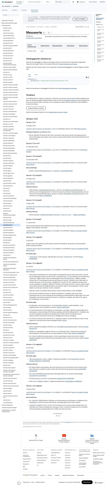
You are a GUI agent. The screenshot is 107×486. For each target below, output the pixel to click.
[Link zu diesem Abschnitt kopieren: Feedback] (36, 95)
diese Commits (82, 129)
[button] (10, 23)
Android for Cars (55, 460)
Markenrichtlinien (40, 482)
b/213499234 (45, 361)
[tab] (29, 74)
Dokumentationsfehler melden (98, 455)
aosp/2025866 (69, 381)
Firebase (57, 475)
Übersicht (4, 10)
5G (38, 465)
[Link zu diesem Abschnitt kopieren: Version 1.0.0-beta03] (43, 176)
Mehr (47, 2)
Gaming (39, 452)
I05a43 (74, 333)
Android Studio (93, 2)
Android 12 (67, 465)
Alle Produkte (80, 475)
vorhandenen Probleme (70, 100)
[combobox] (62, 1)
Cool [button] (29, 74)
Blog (24, 466)
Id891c (75, 215)
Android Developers (30, 26)
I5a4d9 (32, 361)
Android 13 (67, 462)
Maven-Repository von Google (68, 64)
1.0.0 (42, 51)
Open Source (26, 461)
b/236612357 (32, 340)
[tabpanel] (57, 80)
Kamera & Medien (41, 460)
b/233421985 (65, 307)
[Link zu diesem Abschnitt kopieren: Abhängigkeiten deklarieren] (52, 59)
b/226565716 (38, 361)
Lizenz (32, 482)
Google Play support (98, 459)
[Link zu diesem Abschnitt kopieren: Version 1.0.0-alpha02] (43, 345)
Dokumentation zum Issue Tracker (57, 112)
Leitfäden (14, 10)
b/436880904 (47, 196)
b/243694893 (33, 259)
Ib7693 (87, 338)
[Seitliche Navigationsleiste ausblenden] (18, 483)
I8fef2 (41, 196)
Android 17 (67, 452)
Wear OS (53, 455)
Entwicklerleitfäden (83, 458)
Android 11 (67, 467)
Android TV (54, 462)
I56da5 (59, 307)
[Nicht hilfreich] (88, 27)
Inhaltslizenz (68, 422)
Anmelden (102, 2)
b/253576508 (68, 171)
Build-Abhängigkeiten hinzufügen (68, 88)
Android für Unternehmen (26, 455)
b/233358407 (80, 333)
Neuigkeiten (26, 464)
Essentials (19, 2)
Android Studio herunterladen (82, 463)
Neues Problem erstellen (36, 108)
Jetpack (15, 6)
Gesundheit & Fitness (42, 457)
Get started (6, 6)
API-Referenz (82, 460)
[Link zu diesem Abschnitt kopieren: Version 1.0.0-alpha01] (43, 386)
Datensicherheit (27, 459)
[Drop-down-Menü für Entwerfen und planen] (42, 2)
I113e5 (62, 171)
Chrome (50, 475)
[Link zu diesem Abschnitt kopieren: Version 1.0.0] (39, 119)
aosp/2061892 (82, 369)
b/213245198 (69, 378)
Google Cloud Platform (68, 475)
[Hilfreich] (86, 27)
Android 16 (67, 455)
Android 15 (67, 457)
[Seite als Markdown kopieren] (48, 32)
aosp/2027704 (61, 378)
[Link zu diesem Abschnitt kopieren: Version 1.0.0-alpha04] (43, 237)
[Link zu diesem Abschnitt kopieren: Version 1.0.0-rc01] (41, 144)
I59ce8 (81, 257)
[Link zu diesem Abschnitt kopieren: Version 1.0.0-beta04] (43, 156)
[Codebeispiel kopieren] (88, 77)
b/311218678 (81, 215)
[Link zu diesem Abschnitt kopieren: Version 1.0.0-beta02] (43, 200)
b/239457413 (33, 328)
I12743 (64, 320)
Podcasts (25, 469)
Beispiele (24, 10)
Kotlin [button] (36, 74)
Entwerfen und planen (34, 2)
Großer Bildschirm (55, 452)
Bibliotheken (34, 10)
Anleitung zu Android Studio (84, 455)
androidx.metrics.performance (34, 38)
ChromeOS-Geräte (56, 457)
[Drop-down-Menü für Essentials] (24, 2)
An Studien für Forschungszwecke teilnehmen (98, 463)
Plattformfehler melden (99, 452)
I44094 (86, 327)
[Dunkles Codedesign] (86, 77)
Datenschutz (40, 462)
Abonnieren (87, 482)
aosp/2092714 (34, 376)
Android (25, 452)
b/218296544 (78, 381)
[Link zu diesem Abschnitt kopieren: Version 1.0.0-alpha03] (43, 263)
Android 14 (67, 460)
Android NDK (82, 466)
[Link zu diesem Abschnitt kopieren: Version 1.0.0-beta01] (43, 219)
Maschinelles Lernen (42, 455)
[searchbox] (10, 15)
